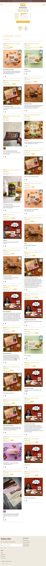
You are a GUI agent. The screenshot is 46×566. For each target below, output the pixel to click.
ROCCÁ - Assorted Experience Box (13, 80)
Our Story (3, 556)
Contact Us (3, 558)
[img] (23, 10)
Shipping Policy (26, 545)
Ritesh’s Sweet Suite (10, 214)
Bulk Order (3, 554)
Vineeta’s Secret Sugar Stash (12, 285)
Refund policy (26, 544)
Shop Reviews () (18, 36)
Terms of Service (26, 542)
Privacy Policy (26, 540)
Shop (2, 552)
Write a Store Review (23, 21)
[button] (17, 13)
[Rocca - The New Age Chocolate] (23, 4)
